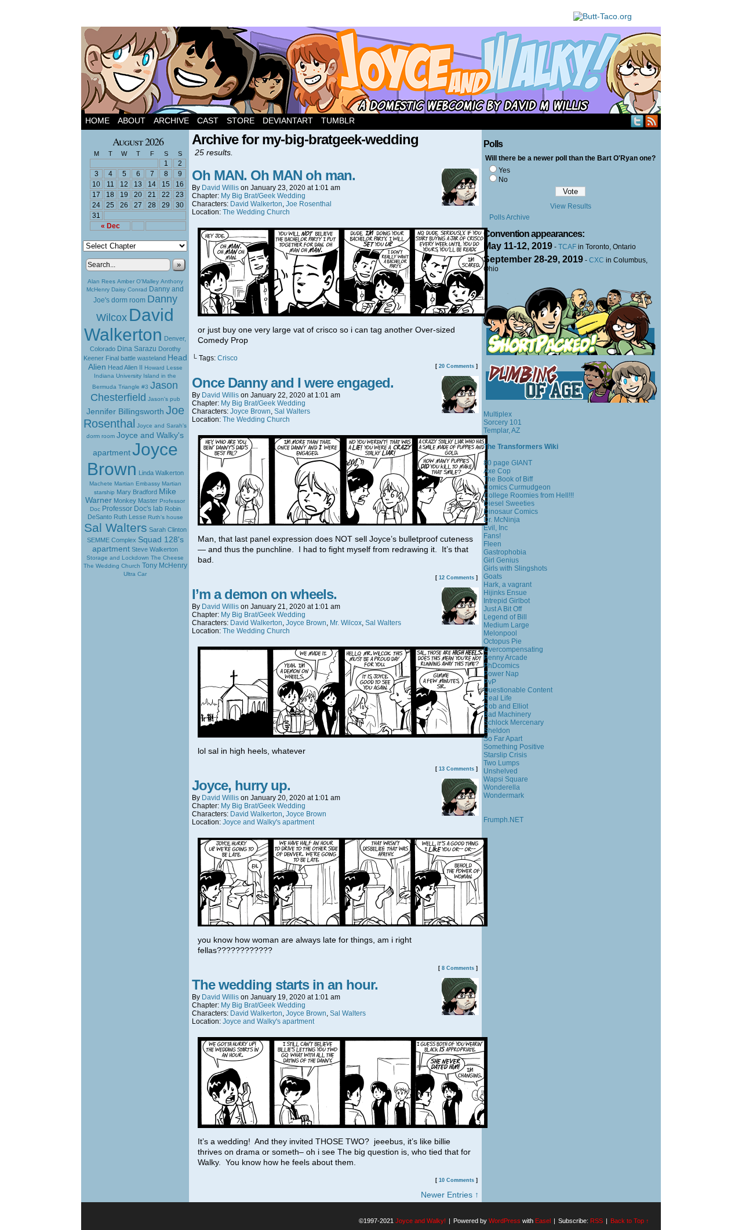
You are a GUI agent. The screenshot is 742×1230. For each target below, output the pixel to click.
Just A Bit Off (502, 609)
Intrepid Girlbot (506, 601)
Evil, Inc (495, 528)
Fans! (492, 536)
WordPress (505, 1220)
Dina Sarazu (137, 349)
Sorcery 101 (502, 422)
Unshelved (500, 771)
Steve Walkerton (155, 549)
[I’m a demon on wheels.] (343, 734)
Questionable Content (517, 690)
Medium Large (506, 625)
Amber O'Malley (138, 281)
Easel (543, 1220)
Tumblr (338, 120)
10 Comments (456, 1180)
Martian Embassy (137, 483)
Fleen (492, 544)
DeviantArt (288, 120)
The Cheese (167, 557)
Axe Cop (497, 471)
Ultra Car (135, 574)
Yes (504, 170)
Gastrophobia (504, 552)
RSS (652, 121)
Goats (492, 576)
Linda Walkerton (161, 472)
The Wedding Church (111, 566)
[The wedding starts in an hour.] (343, 1125)
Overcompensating (513, 649)
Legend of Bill (505, 617)
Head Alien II (125, 367)
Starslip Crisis (505, 755)
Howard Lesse (163, 367)
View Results (570, 206)
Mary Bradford (137, 491)
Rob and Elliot (505, 706)
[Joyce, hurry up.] (343, 923)
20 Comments (456, 366)
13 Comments (456, 769)
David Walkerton (129, 324)
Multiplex (497, 414)
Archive (171, 120)
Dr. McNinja (501, 520)
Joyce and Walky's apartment (268, 822)
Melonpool (500, 633)
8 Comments (458, 968)
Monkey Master (136, 500)
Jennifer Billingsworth (125, 411)
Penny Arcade (505, 658)
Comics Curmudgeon (517, 487)
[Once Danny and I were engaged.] (343, 522)
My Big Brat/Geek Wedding (263, 196)
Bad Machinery (507, 714)
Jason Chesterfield (134, 391)
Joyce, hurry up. (241, 785)
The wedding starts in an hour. (285, 984)
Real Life (497, 698)
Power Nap (501, 674)
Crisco (227, 358)
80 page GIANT (507, 463)
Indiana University (117, 376)
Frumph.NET (503, 820)
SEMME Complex (111, 539)
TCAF (567, 247)
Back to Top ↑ (629, 1220)
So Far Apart (502, 739)
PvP (489, 682)
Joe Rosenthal (133, 417)
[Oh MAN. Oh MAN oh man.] (343, 313)
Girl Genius (501, 560)
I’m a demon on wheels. (264, 594)
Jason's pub (164, 399)
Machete (100, 483)
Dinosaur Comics (510, 512)
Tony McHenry (164, 565)
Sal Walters (115, 527)
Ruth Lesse (130, 516)
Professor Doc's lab (132, 508)
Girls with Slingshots (515, 568)
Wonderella (501, 787)
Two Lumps (501, 763)
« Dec (110, 226)
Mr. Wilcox (346, 623)
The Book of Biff (508, 479)
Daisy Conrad (129, 289)
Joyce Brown (132, 459)
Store (240, 120)
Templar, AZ (501, 430)
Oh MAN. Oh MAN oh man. (273, 175)
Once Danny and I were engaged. (293, 382)
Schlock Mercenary (513, 722)
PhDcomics (501, 666)
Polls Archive (509, 217)
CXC (596, 260)
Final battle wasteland (136, 358)
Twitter (637, 121)
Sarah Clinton (168, 529)
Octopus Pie (502, 641)
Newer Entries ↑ (450, 1194)
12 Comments (456, 578)
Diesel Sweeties (508, 503)
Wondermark (503, 795)
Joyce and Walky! (372, 72)
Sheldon (496, 731)
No (503, 180)
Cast (208, 120)
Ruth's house (165, 517)
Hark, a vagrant (507, 585)
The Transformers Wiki (520, 447)
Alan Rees (101, 281)
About (132, 120)
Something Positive (513, 747)
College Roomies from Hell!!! (528, 495)
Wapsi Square (505, 779)
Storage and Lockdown (117, 557)
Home (97, 120)
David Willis (220, 188)
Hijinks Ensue (505, 593)
